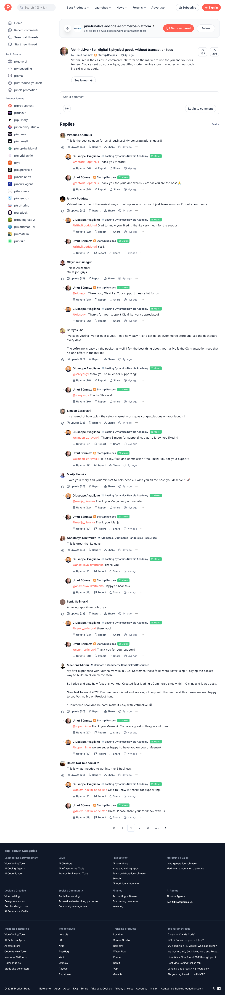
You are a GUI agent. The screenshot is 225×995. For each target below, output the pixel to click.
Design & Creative (15, 890)
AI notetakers (120, 863)
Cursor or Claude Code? (181, 934)
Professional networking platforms (78, 901)
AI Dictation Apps (14, 940)
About (66, 988)
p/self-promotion (25, 90)
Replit (116, 962)
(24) (83, 634)
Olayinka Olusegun (79, 262)
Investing (118, 906)
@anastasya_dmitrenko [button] (88, 565)
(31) (83, 252)
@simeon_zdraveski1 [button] (86, 437)
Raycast (63, 968)
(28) (83, 299)
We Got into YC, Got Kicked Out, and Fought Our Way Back (193, 952)
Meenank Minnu (78, 665)
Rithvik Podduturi (78, 198)
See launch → (83, 80)
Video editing (12, 896)
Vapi (61, 957)
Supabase (65, 974)
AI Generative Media (16, 911)
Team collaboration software (129, 873)
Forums (138, 7)
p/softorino (21, 205)
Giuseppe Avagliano (86, 156)
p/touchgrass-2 (24, 219)
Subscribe (189, 7)
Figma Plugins (12, 962)
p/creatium (21, 234)
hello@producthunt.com (189, 988)
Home (18, 23)
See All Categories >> (180, 901)
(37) (77, 278)
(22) (83, 507)
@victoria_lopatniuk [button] (86, 162)
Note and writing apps (126, 868)
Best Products (76, 7)
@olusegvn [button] (80, 293)
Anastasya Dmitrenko (81, 538)
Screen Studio (121, 940)
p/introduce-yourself (28, 83)
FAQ (75, 988)
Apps (57, 988)
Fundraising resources (125, 901)
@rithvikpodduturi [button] (85, 225)
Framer (117, 957)
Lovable (63, 934)
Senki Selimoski (77, 601)
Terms (84, 988)
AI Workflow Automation (126, 883)
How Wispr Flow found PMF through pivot (192, 957)
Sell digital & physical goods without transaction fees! (115, 30)
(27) (83, 443)
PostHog (64, 951)
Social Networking (69, 896)
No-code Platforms (15, 957)
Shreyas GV (75, 330)
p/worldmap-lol (24, 227)
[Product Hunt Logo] (8, 7)
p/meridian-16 (23, 155)
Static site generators (16, 968)
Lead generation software (182, 863)
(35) (77, 486)
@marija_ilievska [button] (84, 501)
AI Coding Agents (14, 868)
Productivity (120, 857)
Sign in (213, 7)
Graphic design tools (16, 906)
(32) (83, 231)
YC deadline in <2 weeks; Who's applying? (192, 945)
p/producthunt (24, 105)
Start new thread (25, 44)
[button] (64, 51)
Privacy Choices (124, 988)
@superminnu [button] (82, 726)
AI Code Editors (13, 873)
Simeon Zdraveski (79, 410)
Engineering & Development (21, 857)
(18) (83, 592)
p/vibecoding (23, 68)
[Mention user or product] (67, 108)
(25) (77, 359)
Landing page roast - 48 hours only (188, 968)
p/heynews (21, 191)
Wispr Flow (119, 951)
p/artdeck (21, 212)
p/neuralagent (23, 184)
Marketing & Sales (177, 857)
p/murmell (21, 141)
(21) (83, 571)
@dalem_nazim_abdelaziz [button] (90, 790)
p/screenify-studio (26, 127)
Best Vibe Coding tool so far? (184, 962)
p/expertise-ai (23, 170)
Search (117, 878)
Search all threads (26, 37)
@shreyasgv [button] (81, 374)
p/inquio (19, 241)
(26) (83, 320)
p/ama (18, 75)
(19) (83, 528)
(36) (77, 422)
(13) (83, 753)
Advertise (158, 7)
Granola (63, 962)
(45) (77, 146)
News (120, 7)
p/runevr (20, 113)
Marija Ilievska (76, 474)
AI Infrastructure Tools (71, 868)
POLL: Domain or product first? (186, 940)
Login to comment (200, 108)
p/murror (20, 134)
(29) (77, 774)
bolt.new (118, 945)
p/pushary (21, 120)
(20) (83, 655)
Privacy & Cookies (101, 988)
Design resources (14, 901)
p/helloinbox (22, 177)
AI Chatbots (65, 863)
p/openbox (21, 198)
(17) (83, 465)
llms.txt (154, 988)
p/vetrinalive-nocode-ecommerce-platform (117, 26)
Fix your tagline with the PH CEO (186, 974)
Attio (61, 945)
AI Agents (172, 890)
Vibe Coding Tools (14, 863)
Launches (101, 7)
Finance (117, 890)
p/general (20, 61)
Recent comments (26, 30)
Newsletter (45, 988)
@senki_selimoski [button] (84, 628)
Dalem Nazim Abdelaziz (83, 763)
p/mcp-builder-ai (25, 148)
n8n (61, 940)
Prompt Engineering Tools (73, 873)
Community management (73, 906)
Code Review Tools (15, 951)
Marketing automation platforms (185, 868)
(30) (77, 210)
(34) (83, 168)
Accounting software (125, 896)
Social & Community (71, 890)
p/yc (17, 162)
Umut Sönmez (84, 54)
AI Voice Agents (176, 896)
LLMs (62, 857)
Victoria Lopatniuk (79, 135)
